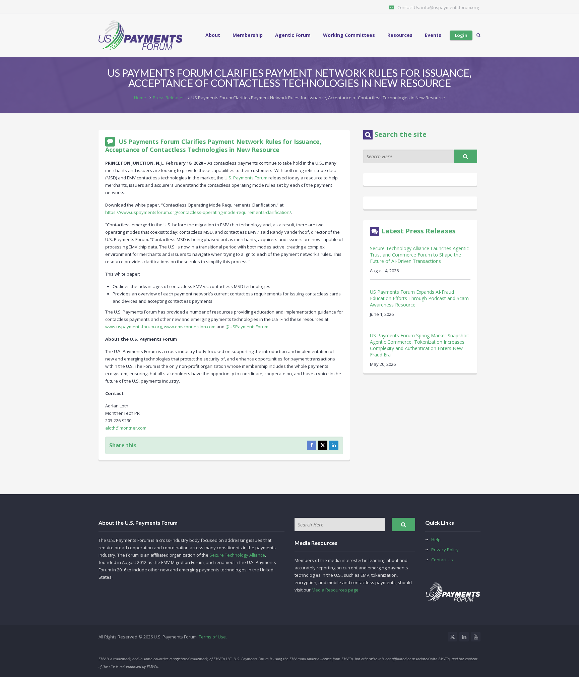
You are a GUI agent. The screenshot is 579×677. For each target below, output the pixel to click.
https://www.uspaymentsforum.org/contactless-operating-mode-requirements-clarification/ (198, 212)
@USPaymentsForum (247, 327)
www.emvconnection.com (189, 327)
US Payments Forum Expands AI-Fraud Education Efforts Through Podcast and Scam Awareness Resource (419, 298)
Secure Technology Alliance (237, 555)
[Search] (465, 156)
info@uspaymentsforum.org (450, 7)
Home (140, 98)
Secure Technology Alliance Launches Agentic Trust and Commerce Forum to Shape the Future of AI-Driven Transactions (419, 254)
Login (461, 35)
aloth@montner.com (125, 428)
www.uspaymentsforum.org (133, 327)
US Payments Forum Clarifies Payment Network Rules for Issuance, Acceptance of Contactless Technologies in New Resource (213, 145)
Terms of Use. (213, 637)
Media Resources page (335, 590)
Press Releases (169, 98)
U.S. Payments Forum (245, 178)
